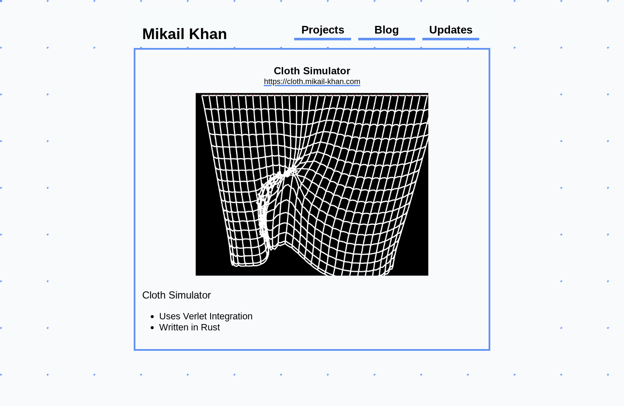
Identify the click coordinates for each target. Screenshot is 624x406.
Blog (386, 30)
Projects (322, 30)
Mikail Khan (184, 33)
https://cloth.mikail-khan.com (312, 81)
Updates (450, 30)
